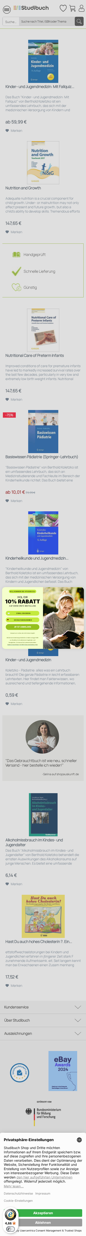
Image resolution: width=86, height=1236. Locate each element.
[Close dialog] (80, 591)
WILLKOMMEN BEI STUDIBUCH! (22, 591)
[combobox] (9, 620)
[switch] (10, 1229)
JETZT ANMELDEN (22, 627)
